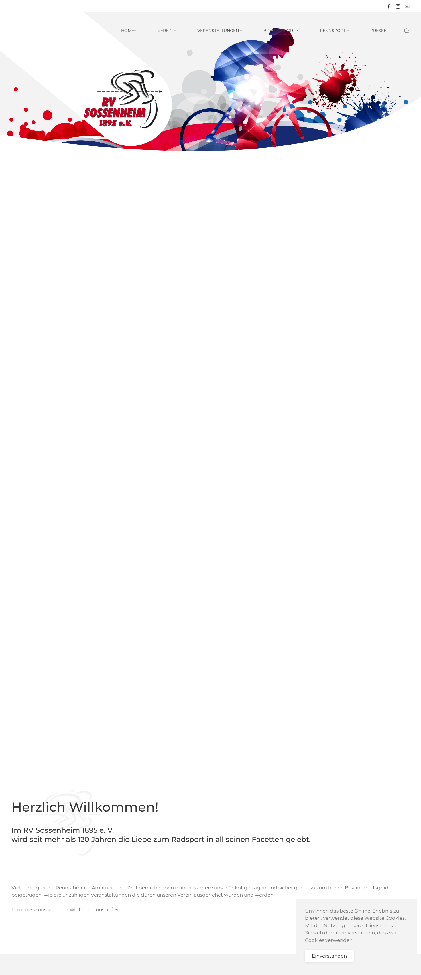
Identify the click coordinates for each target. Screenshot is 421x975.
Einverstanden (329, 956)
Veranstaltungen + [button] (219, 30)
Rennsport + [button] (334, 30)
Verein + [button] (167, 30)
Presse (378, 30)
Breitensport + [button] (281, 30)
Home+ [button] (128, 30)
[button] (407, 31)
